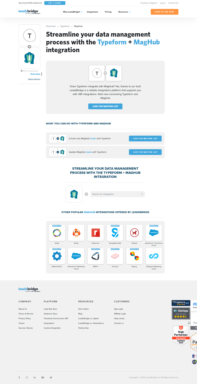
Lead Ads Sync (50, 308)
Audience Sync (50, 313)
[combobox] (117, 194)
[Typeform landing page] (29, 35)
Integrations (92, 11)
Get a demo (83, 308)
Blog (80, 313)
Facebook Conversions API (56, 318)
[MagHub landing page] (29, 58)
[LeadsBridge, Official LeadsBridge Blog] (29, 11)
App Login (118, 308)
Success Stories (26, 328)
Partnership (83, 328)
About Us (23, 308)
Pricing (108, 11)
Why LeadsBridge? (71, 11)
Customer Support (148, 2)
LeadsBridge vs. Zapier (88, 318)
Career (22, 323)
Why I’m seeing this (30, 71)
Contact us (119, 323)
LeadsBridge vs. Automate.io (91, 323)
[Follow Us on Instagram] (27, 377)
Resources (123, 11)
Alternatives (34, 79)
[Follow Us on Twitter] (51, 377)
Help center (119, 318)
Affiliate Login (120, 313)
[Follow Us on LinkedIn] (35, 377)
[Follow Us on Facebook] (19, 377)
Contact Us (173, 2)
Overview (35, 74)
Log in (162, 2)
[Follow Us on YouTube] (42, 377)
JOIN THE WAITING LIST (105, 106)
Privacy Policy (25, 318)
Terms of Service (26, 313)
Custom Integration (52, 328)
